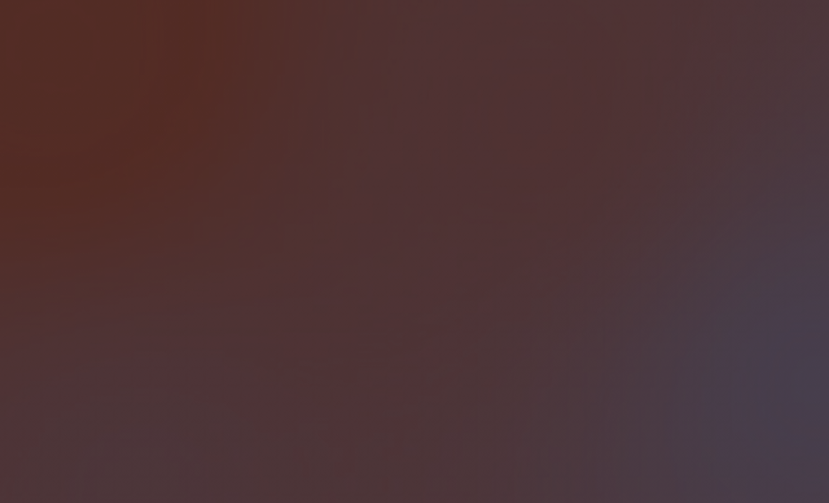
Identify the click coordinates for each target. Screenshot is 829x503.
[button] (533, 324)
